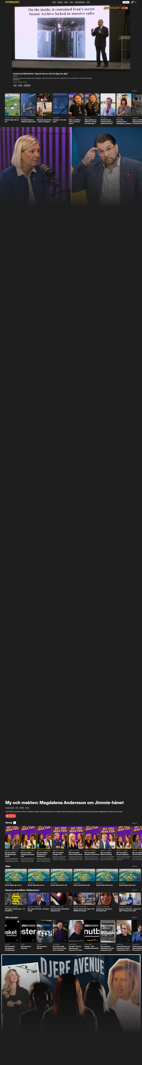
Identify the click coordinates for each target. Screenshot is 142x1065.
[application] (71, 38)
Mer (88, 2)
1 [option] (14, 822)
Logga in (126, 2)
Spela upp (12, 816)
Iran (15, 85)
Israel (20, 85)
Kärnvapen (27, 85)
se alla (134, 91)
